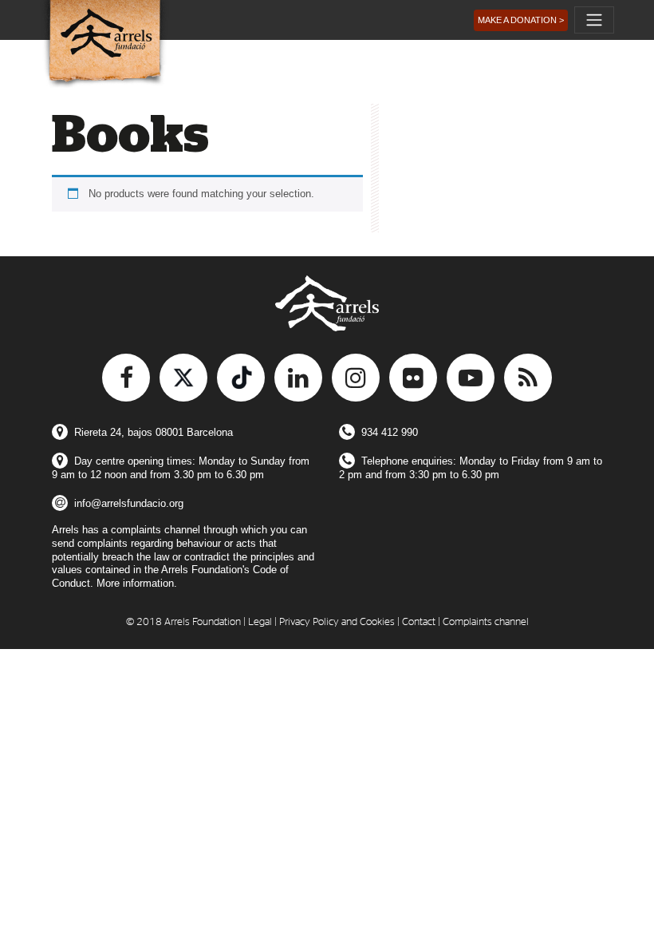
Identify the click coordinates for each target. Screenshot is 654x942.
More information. (137, 583)
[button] (521, 20)
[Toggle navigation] (594, 20)
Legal (260, 622)
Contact (418, 622)
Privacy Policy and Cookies (337, 622)
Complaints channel (486, 622)
